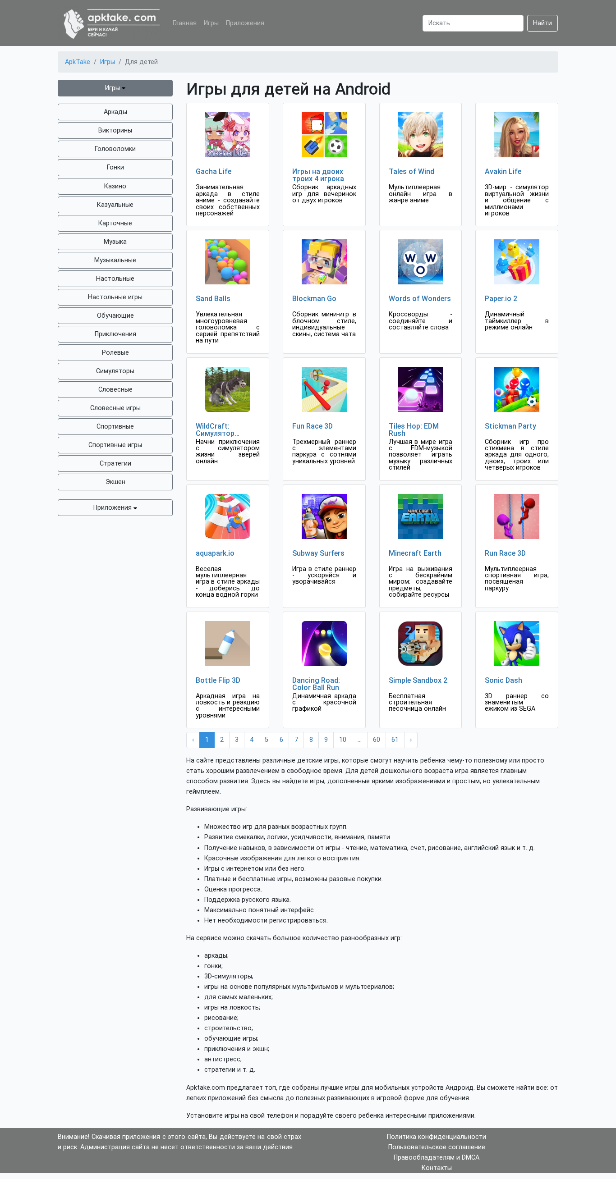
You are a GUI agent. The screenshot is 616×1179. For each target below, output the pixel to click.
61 (395, 740)
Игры (211, 23)
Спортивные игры (115, 445)
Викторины (115, 130)
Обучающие (115, 316)
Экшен (115, 482)
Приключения (115, 334)
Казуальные (115, 205)
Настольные (115, 279)
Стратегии (115, 463)
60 (376, 740)
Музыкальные (115, 260)
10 (342, 740)
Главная (185, 23)
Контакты (437, 1168)
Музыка (115, 242)
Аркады (115, 112)
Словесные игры (115, 408)
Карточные (115, 223)
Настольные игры (115, 297)
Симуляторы (115, 371)
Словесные (115, 389)
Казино (115, 186)
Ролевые (115, 352)
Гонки (115, 167)
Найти (542, 23)
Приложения (245, 23)
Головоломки (115, 149)
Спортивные (115, 426)
